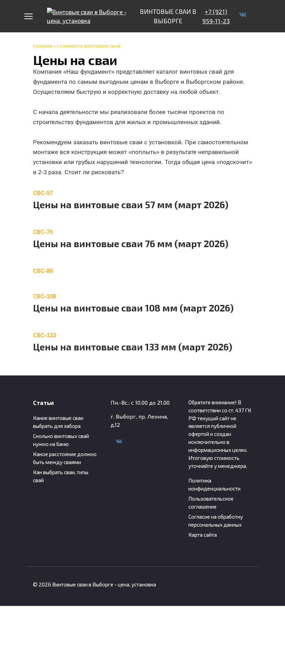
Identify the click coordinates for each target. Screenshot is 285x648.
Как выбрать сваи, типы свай (60, 476)
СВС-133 (44, 335)
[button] (142, 193)
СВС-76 (43, 232)
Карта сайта (202, 535)
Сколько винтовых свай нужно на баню (61, 440)
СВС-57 (43, 193)
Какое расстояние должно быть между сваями (65, 458)
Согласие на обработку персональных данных (215, 520)
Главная (42, 45)
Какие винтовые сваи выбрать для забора (58, 422)
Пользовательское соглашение (211, 502)
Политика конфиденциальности (214, 484)
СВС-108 (44, 296)
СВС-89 (43, 271)
